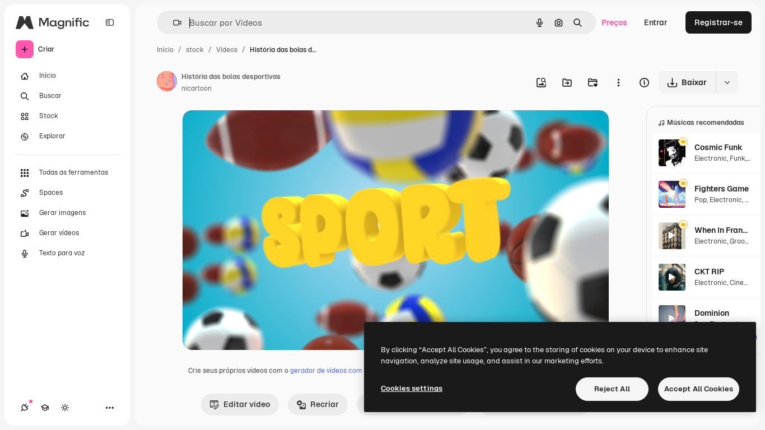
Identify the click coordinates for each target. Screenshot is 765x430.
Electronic (710, 158)
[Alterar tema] (65, 408)
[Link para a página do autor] (167, 83)
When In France (722, 230)
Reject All (612, 389)
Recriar (324, 404)
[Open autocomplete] (172, 22)
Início (165, 49)
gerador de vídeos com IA (330, 370)
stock (195, 49)
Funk (737, 158)
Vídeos (226, 49)
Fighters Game (721, 189)
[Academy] (45, 408)
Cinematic (746, 282)
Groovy (740, 241)
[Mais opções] (618, 82)
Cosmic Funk (718, 147)
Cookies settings (411, 388)
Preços (614, 22)
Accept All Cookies (698, 389)
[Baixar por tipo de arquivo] (727, 82)
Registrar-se (718, 22)
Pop (700, 199)
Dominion (711, 313)
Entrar (656, 22)
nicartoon (196, 88)
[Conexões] (25, 408)
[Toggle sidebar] (110, 22)
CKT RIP (709, 272)
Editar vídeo (246, 404)
